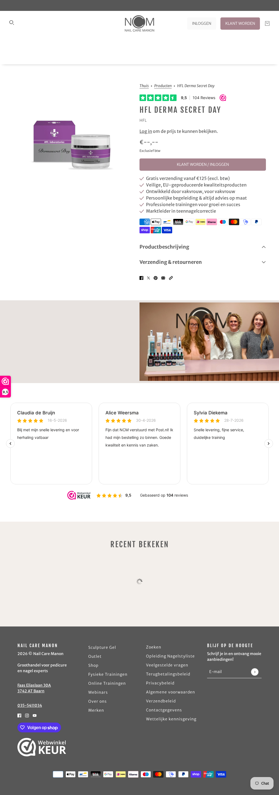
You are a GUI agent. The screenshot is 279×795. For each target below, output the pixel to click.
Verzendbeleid (161, 701)
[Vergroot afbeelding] (72, 142)
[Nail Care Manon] (139, 23)
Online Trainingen (107, 683)
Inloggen (201, 23)
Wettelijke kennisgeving (171, 719)
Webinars (98, 692)
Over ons (97, 701)
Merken (96, 710)
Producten (163, 86)
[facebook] (19, 715)
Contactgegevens (164, 710)
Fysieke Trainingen (108, 674)
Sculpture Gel (102, 647)
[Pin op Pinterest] (155, 277)
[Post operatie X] (148, 277)
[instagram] (27, 715)
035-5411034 (29, 705)
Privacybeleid (160, 683)
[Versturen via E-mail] (163, 277)
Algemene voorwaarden (170, 692)
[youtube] (35, 715)
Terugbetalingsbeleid (168, 674)
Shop (93, 665)
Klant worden (240, 23)
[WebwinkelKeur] (41, 747)
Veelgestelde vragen (167, 665)
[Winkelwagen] (267, 23)
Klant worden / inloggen (203, 164)
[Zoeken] (12, 23)
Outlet (95, 656)
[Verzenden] (254, 671)
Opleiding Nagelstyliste (170, 656)
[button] (171, 277)
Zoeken (153, 647)
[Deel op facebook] (141, 277)
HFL (143, 120)
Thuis (144, 86)
